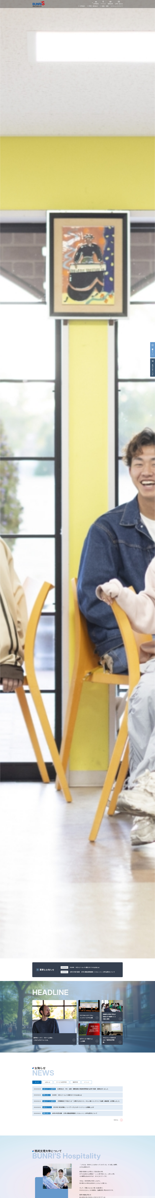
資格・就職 (104, 6)
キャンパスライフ (116, 6)
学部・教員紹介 (92, 6)
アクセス (103, 2)
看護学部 (75, 1082)
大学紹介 (81, 6)
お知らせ (47, 1082)
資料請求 (110, 2)
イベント (86, 1082)
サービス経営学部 (61, 1082)
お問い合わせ (119, 2)
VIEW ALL (118, 1120)
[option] (77, 479)
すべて (37, 1082)
